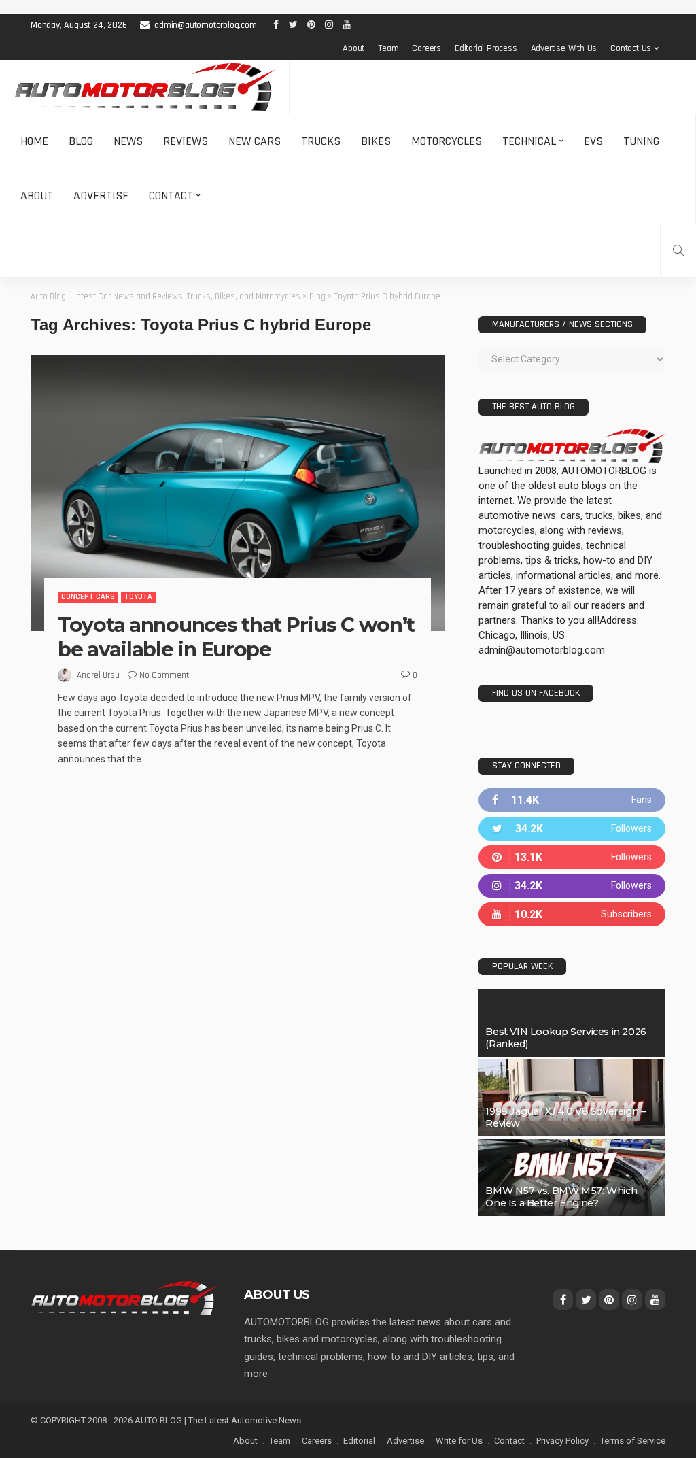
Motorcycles (446, 141)
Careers (426, 48)
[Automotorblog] (144, 87)
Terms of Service (632, 1441)
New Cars (254, 141)
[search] (678, 250)
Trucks (321, 141)
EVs (593, 141)
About (353, 48)
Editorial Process (486, 48)
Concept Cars (88, 597)
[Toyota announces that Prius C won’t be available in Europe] (238, 493)
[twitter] (571, 829)
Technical (529, 141)
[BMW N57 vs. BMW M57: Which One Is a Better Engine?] (571, 1177)
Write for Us (459, 1441)
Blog (81, 141)
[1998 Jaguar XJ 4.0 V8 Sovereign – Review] (571, 1097)
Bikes (376, 141)
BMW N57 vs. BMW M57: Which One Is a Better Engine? (561, 1197)
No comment (164, 675)
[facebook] (571, 800)
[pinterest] (571, 857)
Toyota (138, 597)
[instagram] (571, 886)
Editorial (359, 1441)
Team (388, 48)
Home (34, 141)
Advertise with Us (564, 48)
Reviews (185, 141)
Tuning (641, 141)
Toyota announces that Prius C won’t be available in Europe (236, 637)
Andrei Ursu (98, 675)
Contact (171, 195)
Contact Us (630, 48)
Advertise (100, 195)
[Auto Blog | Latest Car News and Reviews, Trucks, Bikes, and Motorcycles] (124, 1297)
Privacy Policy (562, 1441)
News (128, 141)
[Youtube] (571, 914)
